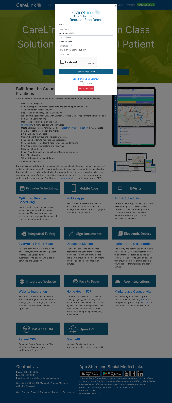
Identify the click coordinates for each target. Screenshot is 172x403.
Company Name (66, 33)
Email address (65, 41)
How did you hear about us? (72, 50)
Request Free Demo (86, 71)
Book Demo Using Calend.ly (86, 79)
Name (61, 24)
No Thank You (86, 88)
